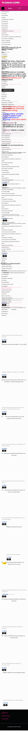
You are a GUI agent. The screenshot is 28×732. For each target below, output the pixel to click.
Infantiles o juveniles (7, 278)
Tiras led (4, 66)
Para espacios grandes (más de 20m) (10, 215)
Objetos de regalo (7, 301)
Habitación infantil (6, 108)
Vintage (4, 130)
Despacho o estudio (7, 102)
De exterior (5, 56)
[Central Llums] (11, 2)
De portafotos (5, 282)
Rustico (4, 128)
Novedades (5, 15)
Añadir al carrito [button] (3, 342)
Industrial (4, 118)
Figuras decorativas (7, 298)
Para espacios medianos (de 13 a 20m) (11, 185)
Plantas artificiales (7, 290)
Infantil (3, 261)
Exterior (4, 87)
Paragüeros (5, 311)
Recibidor (4, 96)
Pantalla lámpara (6, 141)
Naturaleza (5, 253)
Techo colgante (6, 40)
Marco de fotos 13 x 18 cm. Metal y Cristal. (23, 47)
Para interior (5, 73)
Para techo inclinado (7, 155)
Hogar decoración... (7, 288)
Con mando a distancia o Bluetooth (11, 36)
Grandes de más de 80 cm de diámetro (10, 49)
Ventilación (5, 29)
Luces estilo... (5, 116)
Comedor (4, 95)
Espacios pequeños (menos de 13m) (11, 153)
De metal (4, 280)
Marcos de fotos (6, 296)
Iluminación (5, 21)
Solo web (4, 13)
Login (19, 8)
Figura (3, 255)
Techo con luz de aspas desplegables (8, 223)
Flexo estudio (5, 67)
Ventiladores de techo (8, 19)
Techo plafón (5, 35)
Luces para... (5, 85)
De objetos (4, 286)
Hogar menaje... (6, 303)
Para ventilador (6, 137)
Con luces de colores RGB (9, 201)
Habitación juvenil (6, 106)
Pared (3, 52)
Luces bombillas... (6, 143)
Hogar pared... (5, 247)
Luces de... (4, 33)
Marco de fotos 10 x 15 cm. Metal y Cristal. (25, 47)
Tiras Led (4, 145)
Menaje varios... (6, 305)
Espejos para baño (7, 266)
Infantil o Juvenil (6, 126)
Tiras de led (5, 46)
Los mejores (5, 23)
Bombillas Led (5, 147)
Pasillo (3, 98)
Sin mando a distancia (8, 38)
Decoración (5, 27)
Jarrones (4, 294)
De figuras (4, 270)
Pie (2, 69)
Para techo (5, 77)
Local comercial (6, 114)
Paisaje (4, 251)
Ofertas (4, 17)
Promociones (5, 11)
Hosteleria (4, 110)
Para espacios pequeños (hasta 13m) (10, 175)
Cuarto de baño (6, 100)
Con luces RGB (5, 182)
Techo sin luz (5, 151)
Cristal (3, 64)
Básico (3, 124)
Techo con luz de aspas (8, 193)
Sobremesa (5, 60)
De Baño (4, 58)
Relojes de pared (6, 264)
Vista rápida (5, 342)
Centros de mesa (6, 300)
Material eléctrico (6, 139)
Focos (3, 79)
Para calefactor (6, 135)
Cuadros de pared (7, 268)
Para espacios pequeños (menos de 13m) (12, 196)
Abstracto (4, 259)
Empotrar (4, 75)
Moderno (4, 120)
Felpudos (4, 315)
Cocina (3, 93)
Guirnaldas (4, 309)
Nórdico (4, 122)
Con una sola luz (6, 42)
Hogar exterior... (6, 307)
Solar (3, 89)
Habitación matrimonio (8, 104)
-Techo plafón (5, 172)
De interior (4, 54)
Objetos (4, 257)
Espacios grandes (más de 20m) (10, 166)
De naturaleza (5, 272)
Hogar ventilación (6, 149)
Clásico (4, 132)
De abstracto (5, 274)
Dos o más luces (6, 44)
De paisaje (4, 276)
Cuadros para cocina (7, 284)
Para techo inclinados (7, 189)
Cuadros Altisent (6, 249)
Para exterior (5, 71)
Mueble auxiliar (6, 292)
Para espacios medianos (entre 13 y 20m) (11, 160)
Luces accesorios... (7, 134)
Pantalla (4, 62)
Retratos (4, 262)
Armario (4, 112)
